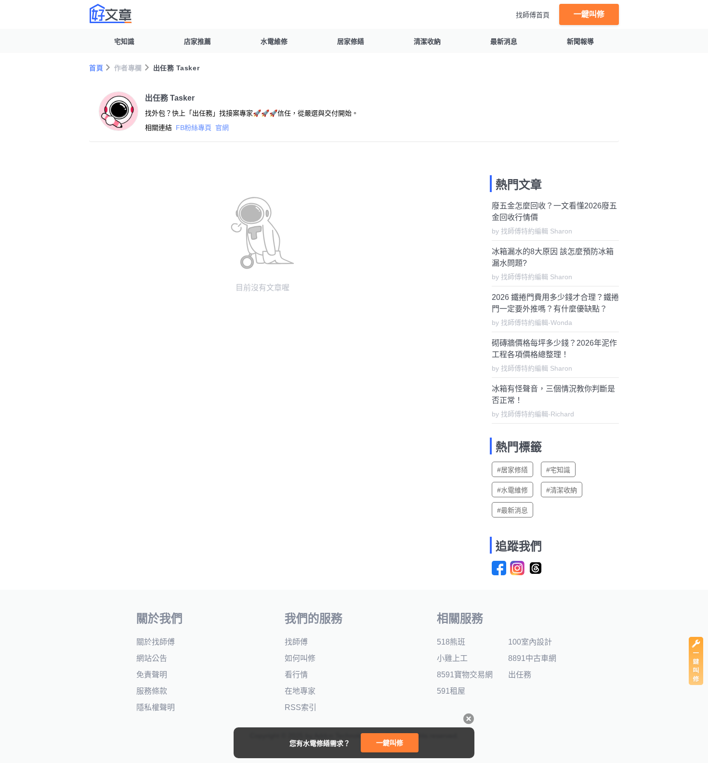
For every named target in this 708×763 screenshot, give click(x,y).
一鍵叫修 (589, 14)
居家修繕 (350, 41)
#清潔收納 (561, 490)
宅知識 (124, 41)
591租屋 (451, 691)
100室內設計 (530, 642)
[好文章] (110, 13)
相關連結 (158, 127)
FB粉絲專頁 (193, 127)
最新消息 (503, 41)
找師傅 (296, 642)
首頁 (96, 68)
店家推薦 (197, 41)
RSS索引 (300, 707)
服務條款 (151, 691)
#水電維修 (512, 490)
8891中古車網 (532, 658)
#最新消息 (512, 510)
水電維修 (274, 41)
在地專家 (300, 691)
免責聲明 (151, 675)
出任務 (519, 675)
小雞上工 (452, 658)
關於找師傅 (155, 642)
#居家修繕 (512, 470)
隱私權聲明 (155, 707)
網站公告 (151, 658)
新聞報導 (580, 41)
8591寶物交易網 (465, 675)
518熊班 (451, 642)
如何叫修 (300, 658)
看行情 (296, 675)
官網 (222, 127)
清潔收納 (427, 41)
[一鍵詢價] (696, 682)
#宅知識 (558, 470)
